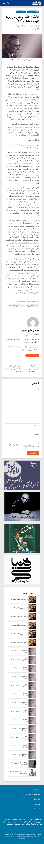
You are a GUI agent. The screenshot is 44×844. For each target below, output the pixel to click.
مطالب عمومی (21, 12)
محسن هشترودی (32, 306)
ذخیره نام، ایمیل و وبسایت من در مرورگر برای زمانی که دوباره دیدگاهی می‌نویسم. (23, 445)
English (37, 809)
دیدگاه (37, 389)
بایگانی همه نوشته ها (33, 12)
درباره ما (37, 804)
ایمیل (37, 425)
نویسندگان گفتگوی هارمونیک (30, 794)
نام (38, 417)
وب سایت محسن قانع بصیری (28, 301)
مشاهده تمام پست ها (32, 355)
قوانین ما (37, 799)
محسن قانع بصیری (30, 26)
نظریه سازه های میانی (16, 306)
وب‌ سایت (36, 434)
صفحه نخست (35, 790)
